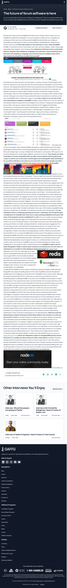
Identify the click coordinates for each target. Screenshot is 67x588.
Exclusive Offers (6, 515)
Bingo (3, 529)
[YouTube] (19, 462)
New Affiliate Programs (8, 512)
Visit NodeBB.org (57, 368)
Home (5, 9)
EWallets (3, 557)
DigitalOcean (54, 283)
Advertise (4, 494)
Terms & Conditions (7, 481)
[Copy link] (60, 374)
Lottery (3, 532)
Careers (3, 491)
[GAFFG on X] (52, 374)
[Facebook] (15, 462)
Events (3, 474)
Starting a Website (6, 560)
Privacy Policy (5, 487)
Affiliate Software (6, 535)
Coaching (4, 543)
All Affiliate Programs (7, 509)
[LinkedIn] (3, 462)
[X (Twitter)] (11, 462)
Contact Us (4, 497)
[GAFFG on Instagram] (47, 374)
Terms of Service (48, 581)
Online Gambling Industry (8, 550)
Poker (3, 525)
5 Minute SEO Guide (7, 553)
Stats (3, 547)
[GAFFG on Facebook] (56, 374)
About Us (4, 477)
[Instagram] (7, 462)
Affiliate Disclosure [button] (41, 28)
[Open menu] (64, 2)
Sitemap (3, 501)
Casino (3, 519)
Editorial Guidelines (7, 484)
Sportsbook (4, 522)
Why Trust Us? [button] (57, 28)
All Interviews (57, 389)
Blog (9, 9)
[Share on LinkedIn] (43, 374)
